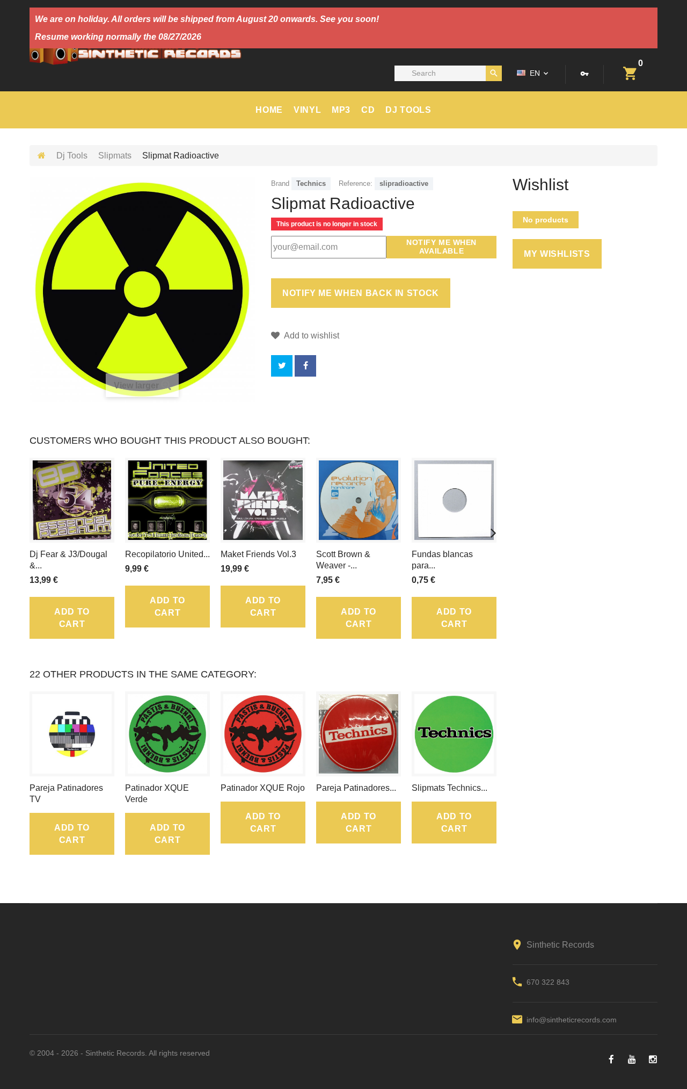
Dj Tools (71, 155)
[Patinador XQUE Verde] (167, 733)
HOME (269, 109)
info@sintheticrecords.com (572, 1019)
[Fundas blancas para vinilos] (454, 500)
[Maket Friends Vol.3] (263, 500)
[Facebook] (611, 1060)
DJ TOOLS (408, 109)
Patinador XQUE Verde (157, 793)
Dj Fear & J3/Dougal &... (68, 560)
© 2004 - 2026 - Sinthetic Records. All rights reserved (120, 1053)
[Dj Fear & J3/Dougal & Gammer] (72, 500)
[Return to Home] (42, 155)
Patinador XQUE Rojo (263, 787)
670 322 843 (548, 982)
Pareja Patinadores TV (66, 793)
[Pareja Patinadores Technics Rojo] (358, 733)
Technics (311, 183)
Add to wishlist (310, 335)
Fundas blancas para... (442, 560)
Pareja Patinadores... (356, 787)
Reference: (355, 183)
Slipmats (114, 155)
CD (368, 109)
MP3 (341, 109)
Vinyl (307, 109)
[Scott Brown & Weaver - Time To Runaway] (358, 500)
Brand (280, 183)
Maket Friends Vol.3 (258, 554)
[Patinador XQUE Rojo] (263, 733)
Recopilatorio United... (167, 554)
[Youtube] (632, 1060)
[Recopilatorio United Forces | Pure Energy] (167, 500)
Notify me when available (441, 246)
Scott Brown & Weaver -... (343, 560)
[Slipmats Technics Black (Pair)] (454, 733)
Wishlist (540, 185)
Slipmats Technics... (449, 787)
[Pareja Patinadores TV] (72, 733)
